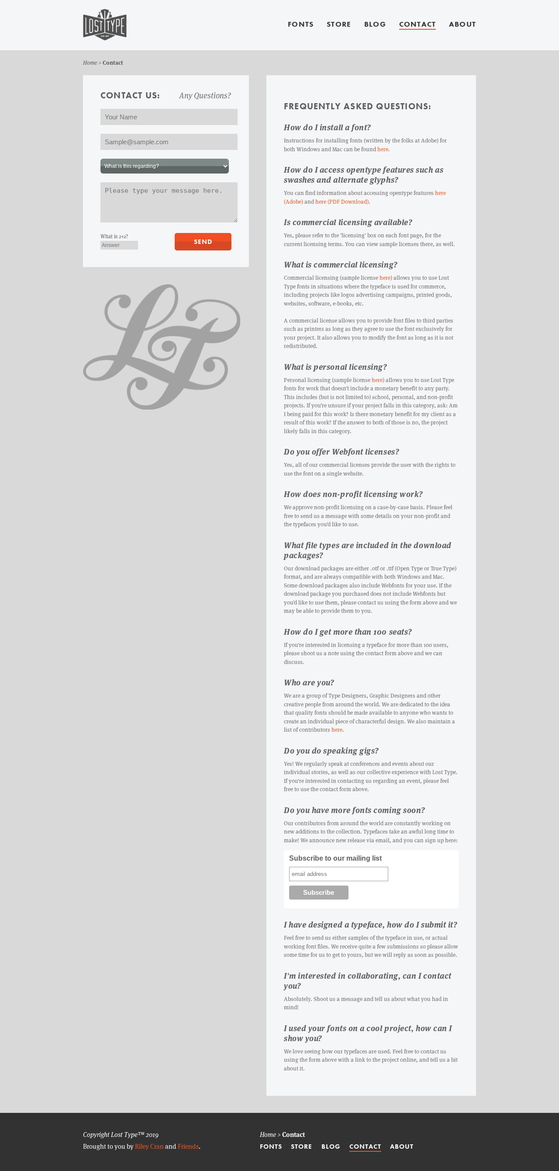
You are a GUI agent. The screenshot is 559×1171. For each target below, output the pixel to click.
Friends (188, 1146)
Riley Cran (149, 1146)
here (382, 149)
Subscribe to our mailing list (335, 858)
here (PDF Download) (342, 201)
